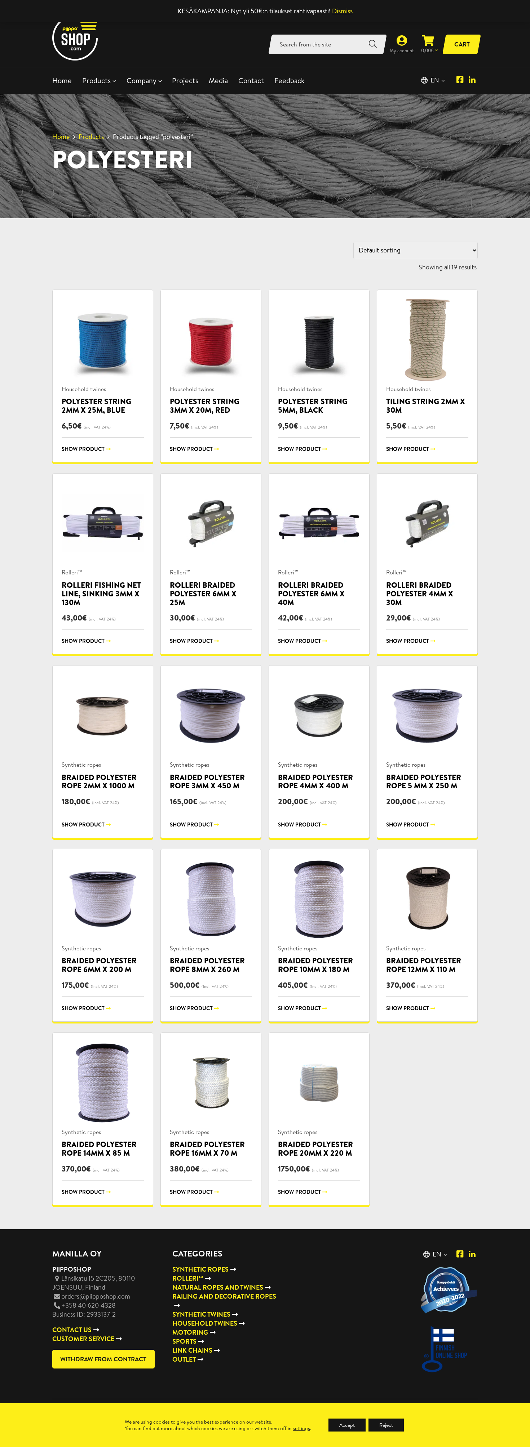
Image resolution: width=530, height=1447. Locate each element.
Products (96, 80)
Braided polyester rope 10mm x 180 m (315, 965)
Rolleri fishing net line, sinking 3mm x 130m (101, 594)
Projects (185, 80)
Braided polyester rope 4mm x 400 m (315, 781)
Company (141, 80)
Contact (251, 80)
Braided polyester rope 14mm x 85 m (99, 1148)
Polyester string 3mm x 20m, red (204, 405)
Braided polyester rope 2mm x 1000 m (99, 781)
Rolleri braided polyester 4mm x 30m (419, 594)
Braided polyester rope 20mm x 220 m (315, 1148)
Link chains (192, 1350)
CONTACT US (72, 1329)
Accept (347, 1425)
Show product (83, 449)
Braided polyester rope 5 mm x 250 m (423, 781)
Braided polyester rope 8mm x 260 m (207, 965)
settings (301, 1428)
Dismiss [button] (342, 10)
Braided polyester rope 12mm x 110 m (423, 965)
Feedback (289, 80)
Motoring (190, 1332)
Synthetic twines (201, 1314)
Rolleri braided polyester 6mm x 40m (311, 594)
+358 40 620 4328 (88, 1305)
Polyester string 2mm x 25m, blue (96, 405)
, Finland (93, 1283)
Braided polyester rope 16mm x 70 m (207, 1148)
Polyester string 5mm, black (313, 405)
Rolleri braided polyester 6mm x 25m (203, 594)
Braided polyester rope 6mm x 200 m (99, 965)
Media (218, 80)
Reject (386, 1425)
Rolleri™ (72, 572)
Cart (462, 44)
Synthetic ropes (81, 764)
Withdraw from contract (103, 1359)
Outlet (184, 1359)
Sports (184, 1341)
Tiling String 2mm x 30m (425, 405)
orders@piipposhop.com (95, 1296)
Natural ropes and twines (217, 1287)
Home (62, 80)
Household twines (84, 389)
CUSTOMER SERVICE (83, 1338)
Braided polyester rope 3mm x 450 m (207, 781)
